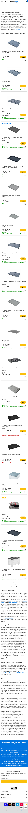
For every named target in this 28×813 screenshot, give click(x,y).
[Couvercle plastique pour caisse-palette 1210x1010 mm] (14, 475)
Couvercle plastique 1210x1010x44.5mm (11, 454)
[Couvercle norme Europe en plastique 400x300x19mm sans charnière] (14, 101)
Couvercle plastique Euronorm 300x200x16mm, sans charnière (13, 52)
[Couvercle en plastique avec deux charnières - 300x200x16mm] (14, 533)
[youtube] (12, 788)
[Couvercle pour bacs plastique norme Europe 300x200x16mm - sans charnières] (14, 158)
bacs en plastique (13, 602)
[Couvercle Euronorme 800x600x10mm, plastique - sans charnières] (14, 331)
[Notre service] (14, 791)
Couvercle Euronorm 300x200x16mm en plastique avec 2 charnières (13, 80)
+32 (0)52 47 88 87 (20, 672)
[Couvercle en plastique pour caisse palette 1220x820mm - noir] (14, 417)
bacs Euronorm (9, 618)
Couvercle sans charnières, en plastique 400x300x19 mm (11, 196)
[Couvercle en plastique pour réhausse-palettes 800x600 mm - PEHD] (14, 360)
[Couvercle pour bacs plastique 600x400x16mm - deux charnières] (14, 302)
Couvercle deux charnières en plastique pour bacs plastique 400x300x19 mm (13, 224)
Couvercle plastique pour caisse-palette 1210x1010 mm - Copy (14, 570)
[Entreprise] (14, 797)
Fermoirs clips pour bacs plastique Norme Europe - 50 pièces (14, 512)
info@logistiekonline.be (7, 672)
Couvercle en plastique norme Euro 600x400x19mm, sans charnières (10, 253)
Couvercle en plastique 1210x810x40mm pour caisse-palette (12, 397)
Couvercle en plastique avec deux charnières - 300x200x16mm (12, 541)
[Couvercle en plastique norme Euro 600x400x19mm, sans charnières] (14, 245)
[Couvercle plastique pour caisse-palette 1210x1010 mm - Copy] (14, 561)
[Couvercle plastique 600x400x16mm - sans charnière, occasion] (14, 130)
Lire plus (23, 57)
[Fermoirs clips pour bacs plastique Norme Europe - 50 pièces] (14, 504)
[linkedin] (16, 788)
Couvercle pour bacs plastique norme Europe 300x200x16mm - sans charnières (12, 167)
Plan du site (19, 810)
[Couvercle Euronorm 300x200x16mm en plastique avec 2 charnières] (14, 72)
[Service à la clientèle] (14, 794)
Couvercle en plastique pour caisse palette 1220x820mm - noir (12, 426)
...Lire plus (17, 29)
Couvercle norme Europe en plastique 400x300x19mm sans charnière (11, 109)
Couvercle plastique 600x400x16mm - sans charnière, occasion (12, 138)
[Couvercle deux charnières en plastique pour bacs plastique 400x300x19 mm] (14, 216)
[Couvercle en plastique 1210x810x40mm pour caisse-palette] (14, 389)
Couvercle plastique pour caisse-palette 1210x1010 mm (14, 483)
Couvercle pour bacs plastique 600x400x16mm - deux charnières (13, 311)
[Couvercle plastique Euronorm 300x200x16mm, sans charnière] (14, 43)
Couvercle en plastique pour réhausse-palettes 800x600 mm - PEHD (13, 368)
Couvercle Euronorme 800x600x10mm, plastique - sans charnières (13, 339)
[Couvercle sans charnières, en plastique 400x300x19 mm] (14, 187)
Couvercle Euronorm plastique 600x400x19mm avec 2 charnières (14, 282)
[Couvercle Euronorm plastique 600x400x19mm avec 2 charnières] (14, 274)
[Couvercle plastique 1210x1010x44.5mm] (14, 446)
